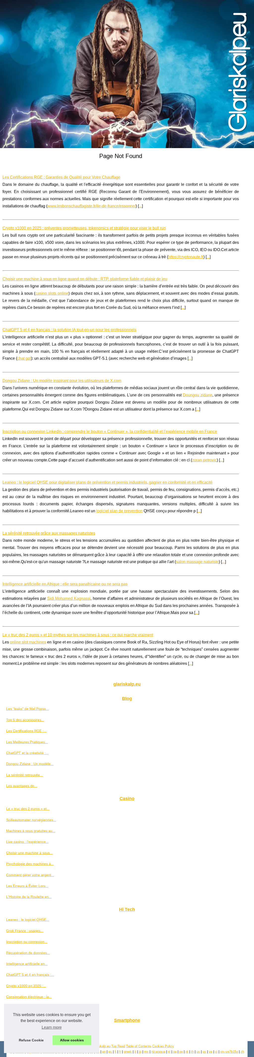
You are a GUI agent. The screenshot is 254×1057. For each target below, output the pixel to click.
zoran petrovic (204, 460)
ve (210, 1052)
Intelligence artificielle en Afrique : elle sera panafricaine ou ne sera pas (64, 584)
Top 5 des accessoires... (25, 720)
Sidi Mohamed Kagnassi (69, 598)
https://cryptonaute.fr (185, 257)
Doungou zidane (197, 395)
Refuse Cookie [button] (31, 1040)
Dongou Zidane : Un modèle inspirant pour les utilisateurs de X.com (61, 381)
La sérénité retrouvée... (24, 775)
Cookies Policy (163, 1046)
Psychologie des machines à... (30, 864)
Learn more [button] (52, 1027)
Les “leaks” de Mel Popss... (27, 709)
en (104, 1052)
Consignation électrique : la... (29, 997)
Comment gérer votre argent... (30, 875)
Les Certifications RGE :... (26, 731)
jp (140, 1052)
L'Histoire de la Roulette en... (29, 897)
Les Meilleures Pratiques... (27, 742)
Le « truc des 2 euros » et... (28, 809)
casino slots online (51, 293)
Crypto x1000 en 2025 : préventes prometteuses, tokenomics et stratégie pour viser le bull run (84, 228)
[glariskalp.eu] (127, 74)
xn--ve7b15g (229, 1052)
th (192, 1052)
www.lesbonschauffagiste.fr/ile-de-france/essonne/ (91, 206)
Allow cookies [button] (72, 1040)
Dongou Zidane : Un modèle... (30, 764)
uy (204, 1052)
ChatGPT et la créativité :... (27, 753)
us (198, 1052)
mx (146, 1052)
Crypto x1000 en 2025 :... (26, 986)
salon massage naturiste (197, 562)
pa (175, 1052)
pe (181, 1052)
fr (120, 1052)
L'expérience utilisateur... (25, 1031)
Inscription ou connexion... (26, 942)
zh (242, 1052)
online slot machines (28, 642)
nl (169, 1052)
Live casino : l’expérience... (27, 842)
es (110, 1052)
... (140, 206)
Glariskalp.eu (101, 1046)
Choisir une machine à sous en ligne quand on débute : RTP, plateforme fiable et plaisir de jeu (84, 279)
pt (187, 1052)
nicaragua (158, 1052)
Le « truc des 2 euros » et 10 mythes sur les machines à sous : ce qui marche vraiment (77, 635)
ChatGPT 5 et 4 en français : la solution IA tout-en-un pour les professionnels (69, 330)
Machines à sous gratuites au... (30, 831)
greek (128, 1052)
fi (115, 1052)
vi (216, 1052)
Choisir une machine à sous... (29, 853)
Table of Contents (138, 1046)
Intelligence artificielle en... (27, 964)
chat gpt (24, 358)
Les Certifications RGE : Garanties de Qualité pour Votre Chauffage (61, 177)
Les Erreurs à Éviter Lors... (27, 886)
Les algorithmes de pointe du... (30, 1008)
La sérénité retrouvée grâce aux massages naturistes (48, 533)
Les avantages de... (21, 786)
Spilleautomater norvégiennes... (31, 820)
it (135, 1052)
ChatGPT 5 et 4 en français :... (30, 975)
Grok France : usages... (24, 931)
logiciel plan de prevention (119, 511)
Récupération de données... (28, 953)
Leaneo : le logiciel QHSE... (27, 920)
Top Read (118, 1046)
